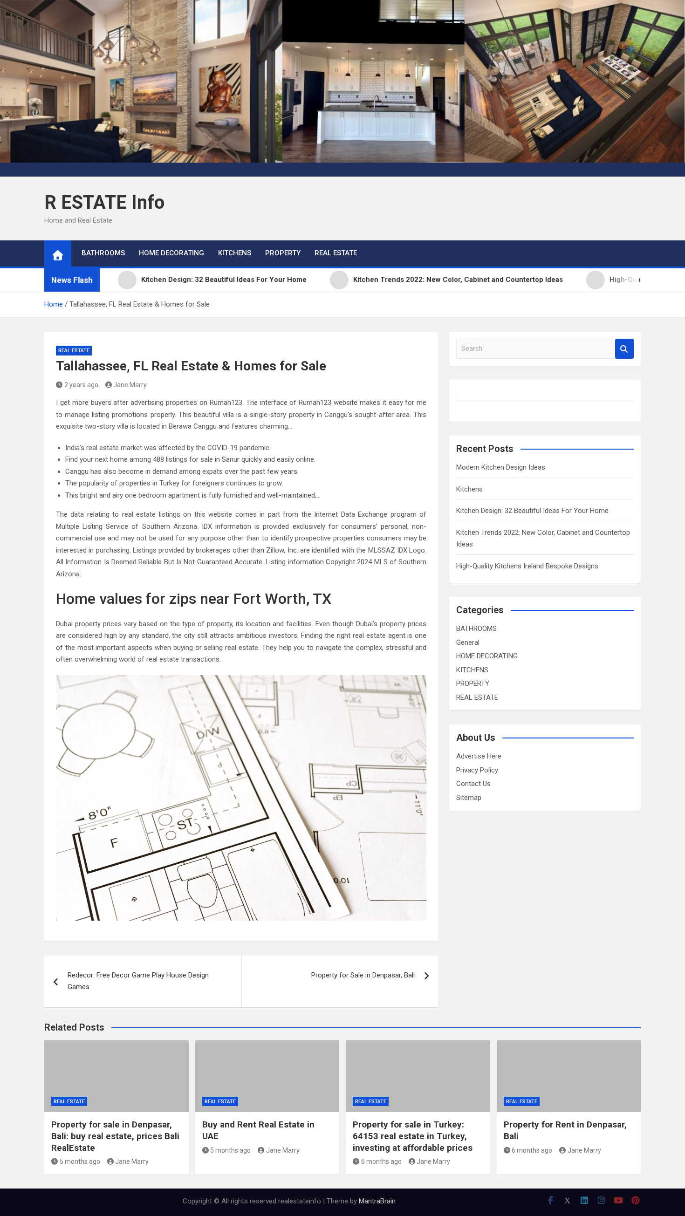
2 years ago (81, 385)
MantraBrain (377, 1201)
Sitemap (468, 797)
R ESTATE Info (104, 202)
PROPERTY (283, 253)
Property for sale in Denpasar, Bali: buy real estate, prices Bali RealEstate (115, 1136)
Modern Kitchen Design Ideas (500, 467)
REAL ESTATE (336, 253)
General (468, 642)
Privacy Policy (477, 770)
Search (624, 349)
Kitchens (469, 489)
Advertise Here (478, 756)
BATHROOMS (103, 253)
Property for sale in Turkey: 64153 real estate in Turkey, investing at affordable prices (413, 1136)
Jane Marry (130, 385)
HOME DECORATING (171, 253)
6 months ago (381, 1161)
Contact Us (473, 783)
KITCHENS (234, 253)
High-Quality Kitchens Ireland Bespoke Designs (527, 566)
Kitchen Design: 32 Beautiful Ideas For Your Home (532, 510)
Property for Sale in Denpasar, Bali (363, 975)
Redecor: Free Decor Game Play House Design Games (138, 981)
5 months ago (80, 1161)
